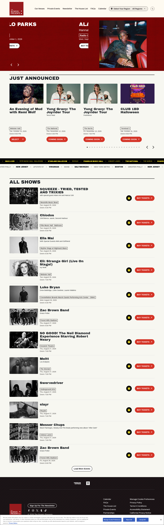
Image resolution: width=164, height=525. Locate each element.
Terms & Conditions (138, 506)
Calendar (102, 9)
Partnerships (108, 513)
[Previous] (11, 65)
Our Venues (40, 9)
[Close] (161, 520)
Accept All (143, 519)
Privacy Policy (136, 503)
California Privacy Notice (140, 513)
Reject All (129, 519)
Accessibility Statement (140, 509)
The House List (81, 9)
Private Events (53, 9)
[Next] (18, 65)
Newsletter (67, 9)
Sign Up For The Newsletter (42, 506)
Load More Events (82, 469)
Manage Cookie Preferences (112, 519)
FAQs (93, 9)
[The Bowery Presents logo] (16, 8)
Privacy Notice (13, 523)
